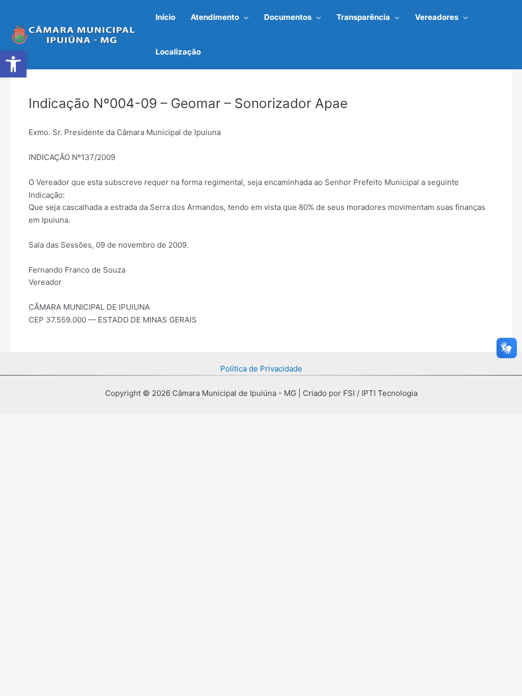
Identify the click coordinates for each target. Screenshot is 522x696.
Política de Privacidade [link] (261, 368)
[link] (13, 64)
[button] (244, 17)
